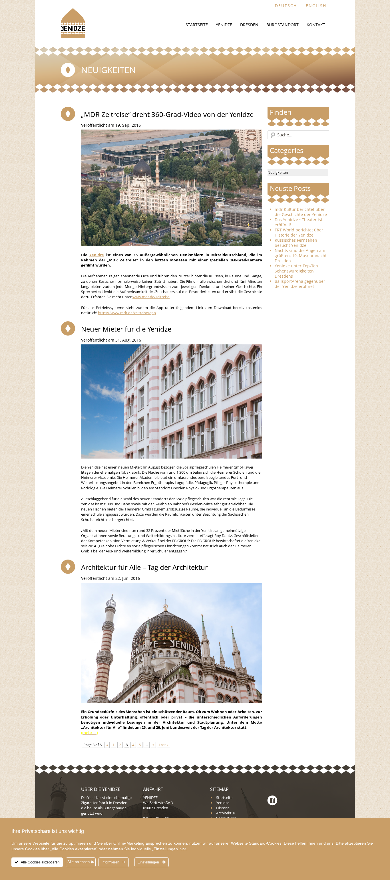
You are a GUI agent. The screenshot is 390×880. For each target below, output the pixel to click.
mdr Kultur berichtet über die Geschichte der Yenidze (301, 212)
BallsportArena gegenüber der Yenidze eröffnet (300, 284)
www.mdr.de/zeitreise (151, 296)
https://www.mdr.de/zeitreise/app (127, 312)
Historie (223, 807)
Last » (163, 744)
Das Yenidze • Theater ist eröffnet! (298, 222)
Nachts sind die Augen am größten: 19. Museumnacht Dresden (301, 255)
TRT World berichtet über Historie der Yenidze (299, 232)
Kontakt (316, 24)
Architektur (225, 813)
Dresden (249, 24)
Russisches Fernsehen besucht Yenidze (296, 243)
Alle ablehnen (79, 862)
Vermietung (226, 818)
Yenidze (224, 24)
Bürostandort (282, 24)
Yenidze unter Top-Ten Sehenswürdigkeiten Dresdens (296, 271)
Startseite (197, 24)
